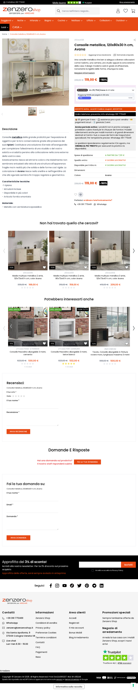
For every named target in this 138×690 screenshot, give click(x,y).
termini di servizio (72, 679)
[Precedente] (3, 114)
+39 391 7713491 (84, 204)
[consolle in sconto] (32, 111)
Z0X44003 (110, 272)
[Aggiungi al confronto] (80, 194)
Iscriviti (128, 564)
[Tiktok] (72, 586)
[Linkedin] (102, 586)
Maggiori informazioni (84, 73)
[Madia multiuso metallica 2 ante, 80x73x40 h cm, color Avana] (69, 250)
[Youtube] (64, 585)
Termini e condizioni (46, 637)
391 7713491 (120, 114)
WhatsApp (12, 622)
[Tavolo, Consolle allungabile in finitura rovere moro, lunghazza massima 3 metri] (110, 326)
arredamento (112, 632)
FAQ (38, 647)
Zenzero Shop (43, 618)
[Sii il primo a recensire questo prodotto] (28, 287)
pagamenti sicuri (83, 122)
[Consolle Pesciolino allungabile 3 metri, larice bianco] (69, 326)
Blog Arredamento (79, 637)
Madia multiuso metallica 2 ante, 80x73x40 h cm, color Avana (69, 277)
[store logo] (21, 11)
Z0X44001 (69, 272)
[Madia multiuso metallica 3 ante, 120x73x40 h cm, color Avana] (110, 250)
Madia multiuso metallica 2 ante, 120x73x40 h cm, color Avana (27, 277)
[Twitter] (79, 585)
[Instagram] (57, 586)
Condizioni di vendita (46, 622)
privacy (59, 679)
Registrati (74, 622)
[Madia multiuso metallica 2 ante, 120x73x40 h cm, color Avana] (28, 250)
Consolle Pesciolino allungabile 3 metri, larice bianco (69, 353)
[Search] (58, 11)
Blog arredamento (127, 2)
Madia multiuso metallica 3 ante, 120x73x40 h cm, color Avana (110, 277)
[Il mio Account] (118, 11)
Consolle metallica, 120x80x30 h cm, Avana (28, 34)
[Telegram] (94, 586)
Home (4, 34)
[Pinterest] (87, 586)
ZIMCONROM (110, 349)
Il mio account (76, 627)
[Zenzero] (69, 601)
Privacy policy (43, 627)
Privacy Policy (117, 570)
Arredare (5, 670)
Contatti (40, 642)
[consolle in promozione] (42, 111)
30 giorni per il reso (86, 119)
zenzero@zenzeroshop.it (19, 627)
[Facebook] (51, 586)
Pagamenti (41, 652)
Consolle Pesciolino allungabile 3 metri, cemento (28, 353)
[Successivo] (44, 250)
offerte (127, 618)
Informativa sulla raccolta (69, 686)
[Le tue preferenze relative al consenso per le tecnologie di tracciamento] (133, 685)
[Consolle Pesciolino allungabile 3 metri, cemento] (28, 326)
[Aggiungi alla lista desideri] (75, 194)
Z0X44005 (28, 272)
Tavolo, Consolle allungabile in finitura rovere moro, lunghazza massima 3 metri (110, 353)
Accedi (72, 618)
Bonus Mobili (75, 632)
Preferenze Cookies (46, 632)
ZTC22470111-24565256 (69, 348)
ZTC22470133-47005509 (27, 348)
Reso (38, 657)
